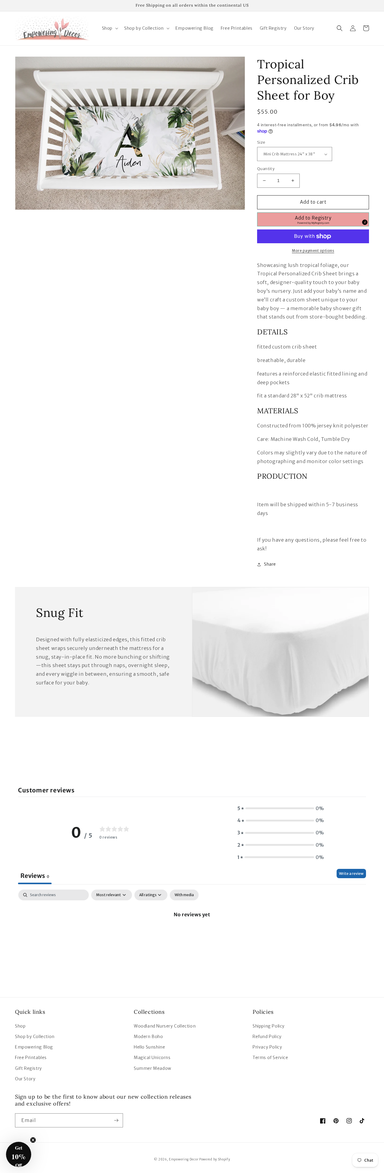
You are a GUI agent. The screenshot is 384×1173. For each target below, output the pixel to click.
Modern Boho (148, 1036)
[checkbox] (184, 895)
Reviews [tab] (34, 875)
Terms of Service (270, 1057)
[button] (109, 28)
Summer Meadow (152, 1068)
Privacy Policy (267, 1047)
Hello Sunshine (149, 1047)
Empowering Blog (34, 1047)
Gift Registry (28, 1068)
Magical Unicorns (152, 1057)
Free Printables (31, 1057)
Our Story (25, 1079)
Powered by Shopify (214, 1159)
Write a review (351, 873)
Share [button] (270, 564)
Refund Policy (267, 1036)
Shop (20, 1026)
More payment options (313, 250)
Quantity (265, 168)
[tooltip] (365, 222)
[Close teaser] (33, 1140)
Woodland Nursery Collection (165, 1026)
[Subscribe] (116, 1120)
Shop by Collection (35, 1036)
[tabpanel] (192, 934)
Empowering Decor (183, 1159)
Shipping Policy (269, 1026)
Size (261, 142)
